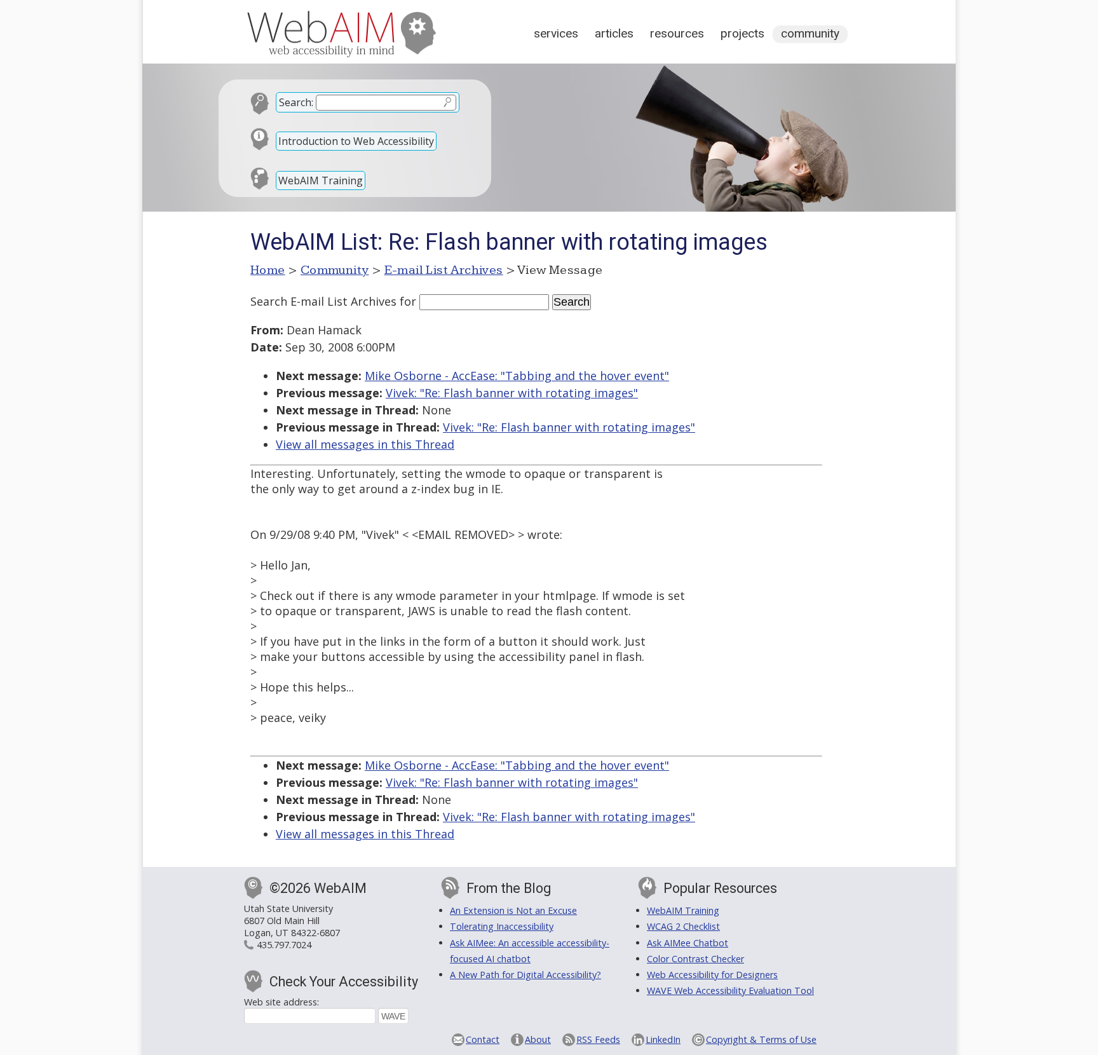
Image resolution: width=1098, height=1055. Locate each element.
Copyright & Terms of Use (761, 1039)
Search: (296, 102)
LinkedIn (663, 1039)
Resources (677, 33)
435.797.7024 (284, 945)
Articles (614, 33)
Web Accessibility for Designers (712, 975)
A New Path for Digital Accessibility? (525, 975)
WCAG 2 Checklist (683, 926)
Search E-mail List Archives (323, 301)
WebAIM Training (320, 180)
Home (267, 270)
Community (810, 33)
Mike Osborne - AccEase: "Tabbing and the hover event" (517, 375)
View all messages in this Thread (365, 444)
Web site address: (281, 1002)
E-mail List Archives (443, 270)
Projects (742, 33)
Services (556, 33)
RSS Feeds (598, 1039)
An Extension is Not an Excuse (513, 910)
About (538, 1039)
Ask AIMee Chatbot (687, 943)
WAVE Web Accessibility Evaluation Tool (730, 990)
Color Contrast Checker (695, 959)
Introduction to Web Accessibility (356, 141)
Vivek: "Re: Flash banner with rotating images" (512, 392)
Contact (482, 1039)
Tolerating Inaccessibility (501, 926)
